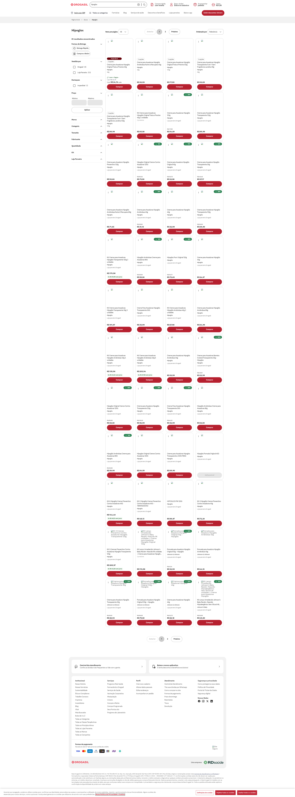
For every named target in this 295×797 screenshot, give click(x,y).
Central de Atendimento (173, 684)
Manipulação (112, 697)
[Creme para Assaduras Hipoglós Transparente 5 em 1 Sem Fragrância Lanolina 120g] (119, 102)
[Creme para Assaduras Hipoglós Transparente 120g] (209, 102)
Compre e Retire (113, 703)
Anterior (150, 32)
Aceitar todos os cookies (247, 793)
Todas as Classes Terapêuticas (85, 722)
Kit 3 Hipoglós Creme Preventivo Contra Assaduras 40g (209, 502)
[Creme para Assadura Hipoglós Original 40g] (179, 151)
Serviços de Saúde (113, 690)
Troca (166, 703)
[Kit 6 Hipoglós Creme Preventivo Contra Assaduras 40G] (119, 490)
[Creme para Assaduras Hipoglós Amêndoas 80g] (209, 297)
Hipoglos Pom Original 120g (177, 257)
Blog (76, 706)
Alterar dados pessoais (144, 687)
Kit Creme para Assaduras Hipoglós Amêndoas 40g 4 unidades (116, 358)
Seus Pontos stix (113, 709)
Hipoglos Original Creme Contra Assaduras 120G (148, 163)
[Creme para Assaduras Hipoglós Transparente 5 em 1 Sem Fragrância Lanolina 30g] (209, 48)
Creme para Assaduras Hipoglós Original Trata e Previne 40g (118, 66)
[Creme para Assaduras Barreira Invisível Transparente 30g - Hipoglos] (209, 344)
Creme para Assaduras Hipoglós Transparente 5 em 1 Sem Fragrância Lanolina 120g (118, 118)
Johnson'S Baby (202, 607)
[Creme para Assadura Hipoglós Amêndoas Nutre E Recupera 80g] (119, 199)
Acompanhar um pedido (145, 694)
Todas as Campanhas (82, 735)
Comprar (119, 87)
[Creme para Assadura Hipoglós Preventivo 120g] (119, 151)
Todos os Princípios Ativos (84, 725)
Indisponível (209, 475)
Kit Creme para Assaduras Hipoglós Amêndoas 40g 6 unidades (146, 358)
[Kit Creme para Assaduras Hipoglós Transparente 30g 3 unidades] (119, 297)
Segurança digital (204, 694)
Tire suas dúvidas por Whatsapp (175, 687)
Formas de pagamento (172, 694)
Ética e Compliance (82, 694)
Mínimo (75, 98)
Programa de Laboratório (116, 713)
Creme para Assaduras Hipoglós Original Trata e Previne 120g (178, 63)
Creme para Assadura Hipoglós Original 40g (178, 163)
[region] (147, 793)
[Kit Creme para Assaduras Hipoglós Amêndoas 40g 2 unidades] (179, 297)
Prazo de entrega (170, 697)
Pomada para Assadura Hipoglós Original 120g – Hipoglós (148, 601)
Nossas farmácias (81, 687)
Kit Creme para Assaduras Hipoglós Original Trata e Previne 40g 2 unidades (148, 115)
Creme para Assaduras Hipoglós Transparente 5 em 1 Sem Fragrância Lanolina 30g (208, 64)
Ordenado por (201, 32)
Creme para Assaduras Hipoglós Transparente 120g (208, 114)
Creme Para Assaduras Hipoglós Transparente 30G (148, 309)
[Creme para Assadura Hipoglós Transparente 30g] (209, 151)
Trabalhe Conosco (81, 697)
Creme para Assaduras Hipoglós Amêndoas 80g (208, 309)
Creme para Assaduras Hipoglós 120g (178, 114)
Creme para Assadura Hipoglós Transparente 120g (148, 407)
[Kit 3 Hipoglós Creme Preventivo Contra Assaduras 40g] (209, 490)
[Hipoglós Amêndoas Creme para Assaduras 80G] (149, 246)
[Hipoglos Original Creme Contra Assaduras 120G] (149, 151)
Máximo (91, 98)
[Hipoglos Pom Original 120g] (179, 246)
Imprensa (78, 700)
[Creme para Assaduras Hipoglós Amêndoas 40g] (149, 199)
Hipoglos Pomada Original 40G (208, 454)
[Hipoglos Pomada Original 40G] (209, 442)
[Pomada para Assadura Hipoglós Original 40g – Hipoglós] (179, 538)
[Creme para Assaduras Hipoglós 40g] (179, 199)
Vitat (77, 709)
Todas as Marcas (81, 732)
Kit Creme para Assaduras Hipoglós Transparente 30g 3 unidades (117, 310)
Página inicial (76, 20)
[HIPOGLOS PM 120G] (179, 490)
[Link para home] (80, 762)
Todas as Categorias (82, 719)
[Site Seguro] (216, 749)
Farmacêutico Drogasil (115, 687)
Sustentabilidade (81, 690)
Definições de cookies (205, 793)
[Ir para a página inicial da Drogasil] (79, 4)
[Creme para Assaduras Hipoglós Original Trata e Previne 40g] (119, 48)
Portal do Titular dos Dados (207, 690)
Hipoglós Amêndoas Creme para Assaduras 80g (209, 407)
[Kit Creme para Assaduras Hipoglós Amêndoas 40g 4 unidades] (119, 344)
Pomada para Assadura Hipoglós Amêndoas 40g (208, 550)
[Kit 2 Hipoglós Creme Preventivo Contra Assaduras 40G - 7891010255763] (149, 490)
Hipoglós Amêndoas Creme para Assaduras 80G (148, 259)
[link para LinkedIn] (211, 701)
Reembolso (168, 700)
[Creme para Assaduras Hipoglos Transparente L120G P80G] (179, 442)
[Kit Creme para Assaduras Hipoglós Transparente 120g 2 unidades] (119, 246)
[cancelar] (138, 4)
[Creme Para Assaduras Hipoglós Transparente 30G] (149, 297)
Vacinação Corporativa (115, 694)
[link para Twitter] (207, 701)
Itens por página (111, 32)
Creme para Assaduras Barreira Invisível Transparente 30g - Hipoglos (208, 358)
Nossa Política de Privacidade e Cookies (110, 794)
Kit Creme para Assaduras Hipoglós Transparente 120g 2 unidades (117, 260)
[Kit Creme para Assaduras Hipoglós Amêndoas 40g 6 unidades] (149, 344)
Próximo (174, 32)
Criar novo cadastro (143, 684)
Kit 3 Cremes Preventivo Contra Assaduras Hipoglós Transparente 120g (119, 551)
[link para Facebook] (199, 701)
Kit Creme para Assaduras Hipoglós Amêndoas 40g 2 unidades (176, 310)
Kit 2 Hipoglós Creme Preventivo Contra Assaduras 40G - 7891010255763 (149, 503)
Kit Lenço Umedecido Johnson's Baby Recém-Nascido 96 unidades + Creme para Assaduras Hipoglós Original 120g (149, 551)
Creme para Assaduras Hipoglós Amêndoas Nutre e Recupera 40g (149, 63)
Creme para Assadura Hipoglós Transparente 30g (208, 163)
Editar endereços (142, 690)
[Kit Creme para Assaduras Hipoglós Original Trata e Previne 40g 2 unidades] (149, 102)
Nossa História (80, 684)
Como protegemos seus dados (209, 684)
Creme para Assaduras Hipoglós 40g (178, 211)
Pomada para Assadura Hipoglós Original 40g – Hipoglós (178, 550)
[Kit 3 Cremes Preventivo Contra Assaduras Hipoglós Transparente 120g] (119, 538)
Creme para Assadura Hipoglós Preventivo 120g (118, 163)
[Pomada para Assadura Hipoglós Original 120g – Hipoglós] (149, 588)
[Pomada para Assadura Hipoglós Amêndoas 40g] (209, 538)
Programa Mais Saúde (115, 684)
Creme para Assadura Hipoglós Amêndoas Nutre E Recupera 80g (119, 211)
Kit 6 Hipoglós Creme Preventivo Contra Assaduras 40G (119, 502)
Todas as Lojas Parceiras (83, 728)
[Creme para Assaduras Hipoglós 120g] (179, 102)
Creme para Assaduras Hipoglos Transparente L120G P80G (178, 455)
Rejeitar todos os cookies (225, 793)
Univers (110, 700)
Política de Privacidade (206, 687)
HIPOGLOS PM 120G (174, 501)
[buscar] (144, 4)
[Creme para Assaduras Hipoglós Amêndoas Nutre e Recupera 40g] (149, 48)
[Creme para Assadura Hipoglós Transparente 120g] (149, 395)
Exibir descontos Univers (213, 13)
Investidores (79, 703)
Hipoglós (110, 70)
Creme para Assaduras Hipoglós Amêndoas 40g (148, 211)
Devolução (168, 706)
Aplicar (87, 110)
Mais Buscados (80, 713)
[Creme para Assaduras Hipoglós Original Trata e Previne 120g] (179, 48)
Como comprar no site (172, 690)
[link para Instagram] (203, 701)
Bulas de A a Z (80, 716)
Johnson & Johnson (173, 554)
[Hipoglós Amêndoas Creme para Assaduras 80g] (209, 395)
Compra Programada (114, 706)
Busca (86, 20)
